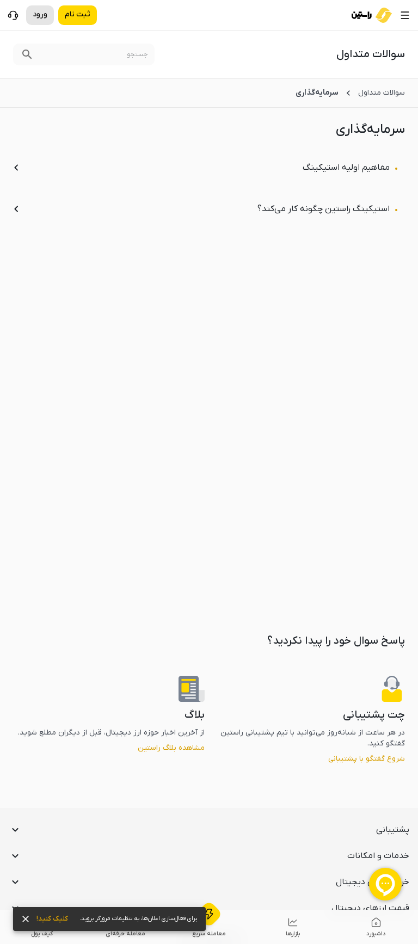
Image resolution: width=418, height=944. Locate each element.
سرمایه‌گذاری (317, 93)
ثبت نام (77, 14)
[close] (25, 919)
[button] (209, 830)
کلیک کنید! (52, 918)
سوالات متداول (381, 93)
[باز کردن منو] (405, 15)
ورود (40, 14)
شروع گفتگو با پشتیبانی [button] (366, 759)
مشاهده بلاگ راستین (171, 748)
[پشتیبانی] (13, 15)
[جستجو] (27, 54)
